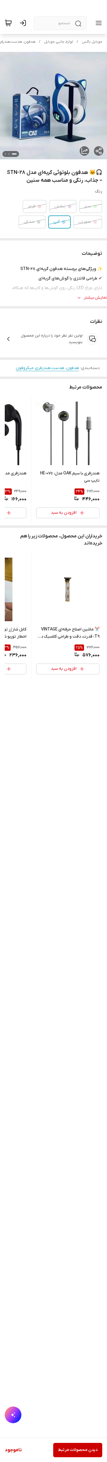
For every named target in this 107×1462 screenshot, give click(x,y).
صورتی (84, 222)
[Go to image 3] (5, 154)
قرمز (31, 206)
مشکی (29, 222)
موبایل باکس (92, 41)
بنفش (59, 206)
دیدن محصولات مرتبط (77, 1450)
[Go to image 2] (9, 154)
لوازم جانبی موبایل (58, 41)
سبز (87, 206)
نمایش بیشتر (95, 297)
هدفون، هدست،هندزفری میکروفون (47, 368)
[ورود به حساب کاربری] (24, 23)
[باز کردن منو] (97, 23)
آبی (56, 222)
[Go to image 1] (14, 154)
